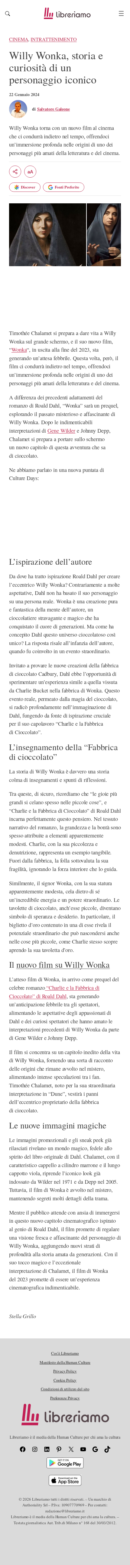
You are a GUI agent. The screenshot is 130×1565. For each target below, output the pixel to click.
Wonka (19, 349)
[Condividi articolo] (15, 172)
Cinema (18, 39)
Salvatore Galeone (53, 109)
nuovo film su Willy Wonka (63, 964)
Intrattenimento (54, 39)
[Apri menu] (121, 13)
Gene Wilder (61, 430)
